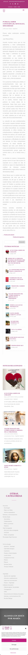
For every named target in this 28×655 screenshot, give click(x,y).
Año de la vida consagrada (11, 530)
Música (6, 560)
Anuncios (5, 505)
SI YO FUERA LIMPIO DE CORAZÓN (12, 394)
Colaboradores (8, 521)
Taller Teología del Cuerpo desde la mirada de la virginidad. (13, 430)
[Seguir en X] (13, 4)
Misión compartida (9, 535)
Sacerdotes (7, 519)
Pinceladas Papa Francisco (10, 537)
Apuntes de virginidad (10, 576)
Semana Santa (8, 564)
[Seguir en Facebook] (10, 4)
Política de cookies (13, 652)
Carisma (12, 396)
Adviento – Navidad (9, 546)
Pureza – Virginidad (9, 582)
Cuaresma (6, 551)
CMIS (19, 6)
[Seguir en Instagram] (18, 4)
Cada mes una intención (10, 580)
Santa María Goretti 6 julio (12, 466)
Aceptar (14, 640)
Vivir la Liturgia (7, 544)
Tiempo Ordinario (8, 566)
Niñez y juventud (8, 523)
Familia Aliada (6, 517)
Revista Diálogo (8, 598)
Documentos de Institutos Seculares (13, 594)
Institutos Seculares (8, 585)
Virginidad (22, 436)
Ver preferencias (14, 649)
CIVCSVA (6, 532)
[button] (25, 628)
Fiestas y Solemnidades (10, 553)
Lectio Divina (7, 555)
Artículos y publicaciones (10, 578)
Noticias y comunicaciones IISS (12, 596)
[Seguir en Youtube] (15, 4)
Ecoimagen (7, 508)
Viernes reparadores (9, 512)
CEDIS (15, 6)
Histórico (6, 526)
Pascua (6, 562)
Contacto (10, 6)
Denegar (14, 644)
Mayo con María (8, 510)
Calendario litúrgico (9, 548)
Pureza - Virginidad (13, 28)
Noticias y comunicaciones (10, 514)
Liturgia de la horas (9, 557)
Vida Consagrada (7, 528)
